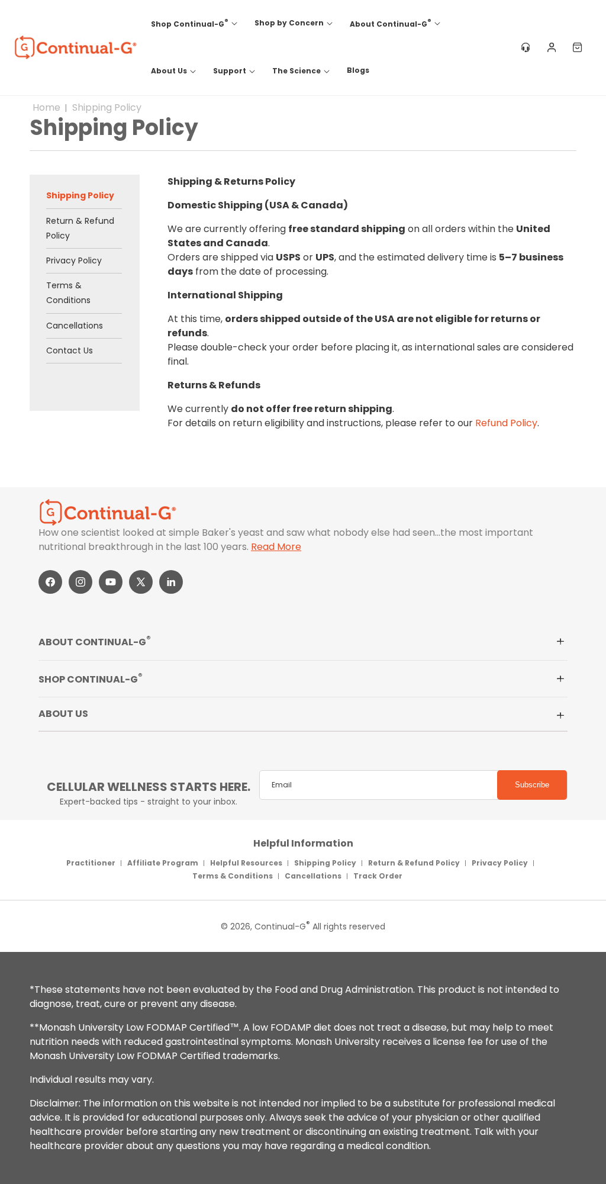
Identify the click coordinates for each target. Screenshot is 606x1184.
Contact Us (69, 350)
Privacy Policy (74, 260)
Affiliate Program (162, 863)
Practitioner (90, 863)
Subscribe (532, 784)
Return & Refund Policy (80, 228)
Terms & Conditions (68, 292)
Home (46, 107)
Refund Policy (506, 423)
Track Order (377, 876)
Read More (276, 547)
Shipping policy (106, 107)
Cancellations (74, 326)
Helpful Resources (246, 863)
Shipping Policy (80, 195)
